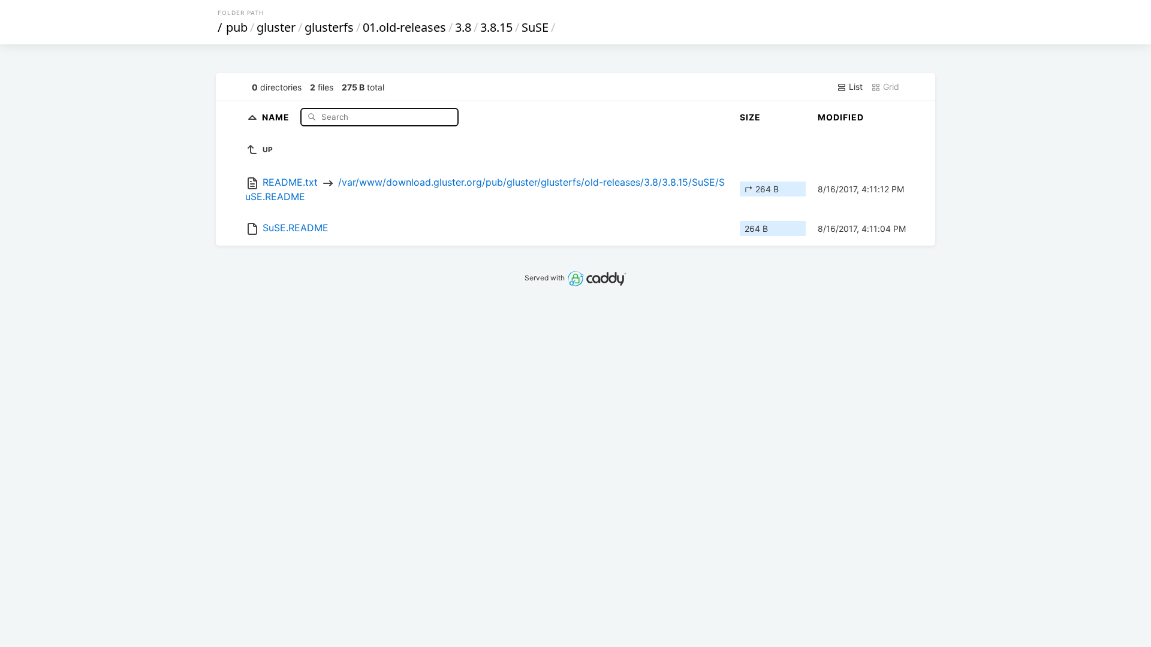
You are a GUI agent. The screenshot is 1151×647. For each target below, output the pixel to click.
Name (277, 116)
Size (750, 117)
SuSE (535, 27)
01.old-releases (404, 27)
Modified (841, 117)
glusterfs (329, 27)
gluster (276, 27)
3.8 (463, 27)
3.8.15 (496, 27)
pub (237, 27)
